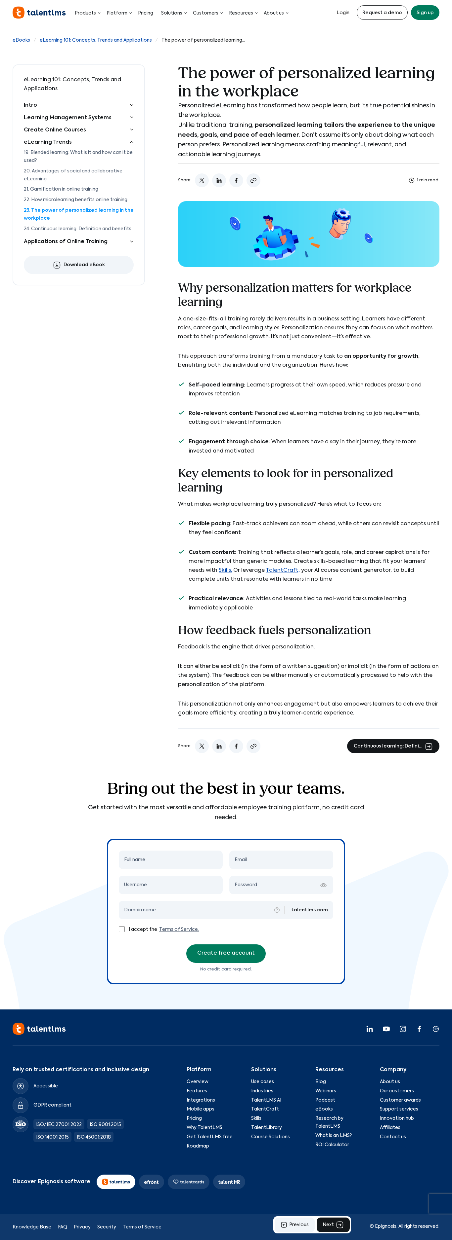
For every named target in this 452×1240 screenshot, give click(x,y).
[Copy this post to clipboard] (253, 180)
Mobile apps (200, 1109)
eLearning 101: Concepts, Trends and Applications (96, 40)
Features (197, 1091)
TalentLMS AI (266, 1100)
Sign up (425, 13)
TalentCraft (265, 1109)
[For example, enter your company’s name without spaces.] (277, 910)
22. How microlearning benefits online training (75, 200)
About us (274, 13)
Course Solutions (270, 1137)
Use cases (262, 1081)
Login (343, 13)
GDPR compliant (52, 1105)
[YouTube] (386, 1029)
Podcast (325, 1100)
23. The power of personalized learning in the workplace (79, 214)
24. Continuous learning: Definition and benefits (77, 229)
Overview (197, 1081)
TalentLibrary (266, 1127)
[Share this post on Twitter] (202, 180)
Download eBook (84, 265)
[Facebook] (419, 1029)
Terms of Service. (179, 929)
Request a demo (382, 13)
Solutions (171, 13)
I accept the (143, 929)
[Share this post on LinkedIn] (219, 180)
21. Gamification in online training (61, 189)
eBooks (21, 40)
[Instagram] (402, 1029)
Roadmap (198, 1146)
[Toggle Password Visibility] (323, 885)
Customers (205, 13)
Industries (262, 1091)
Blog (320, 1081)
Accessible (45, 1086)
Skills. (225, 570)
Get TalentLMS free (210, 1137)
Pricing (145, 13)
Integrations (201, 1100)
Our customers (397, 1091)
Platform (117, 13)
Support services (399, 1109)
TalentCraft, (283, 570)
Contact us (393, 1137)
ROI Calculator (332, 1145)
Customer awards (400, 1100)
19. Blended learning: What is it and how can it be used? (78, 156)
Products (85, 13)
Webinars (325, 1091)
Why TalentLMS (204, 1127)
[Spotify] (435, 1029)
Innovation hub (397, 1118)
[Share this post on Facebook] (236, 180)
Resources (241, 13)
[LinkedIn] (369, 1029)
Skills (256, 1118)
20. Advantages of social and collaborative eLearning (73, 175)
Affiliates (390, 1127)
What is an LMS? (333, 1135)
